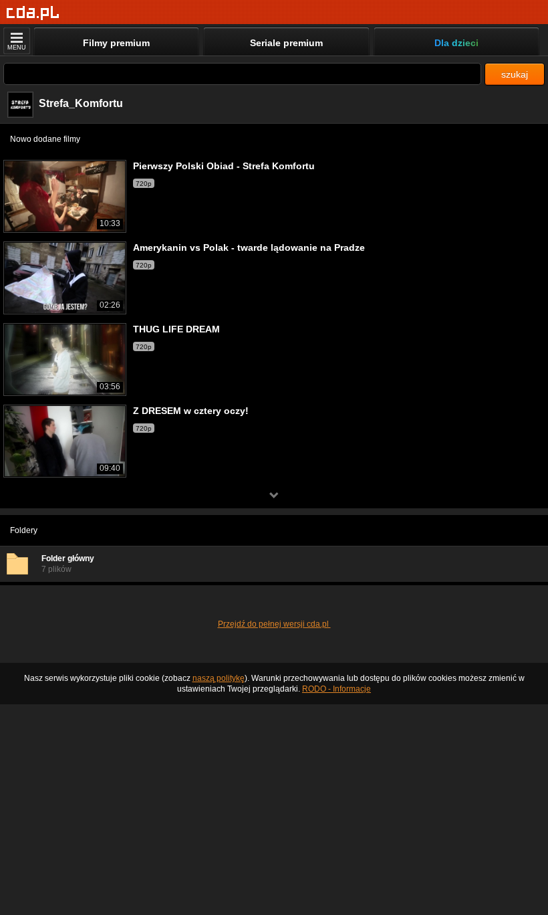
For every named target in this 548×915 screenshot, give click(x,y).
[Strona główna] (33, 13)
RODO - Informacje (336, 689)
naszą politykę (218, 678)
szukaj (514, 74)
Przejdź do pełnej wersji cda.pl (274, 624)
